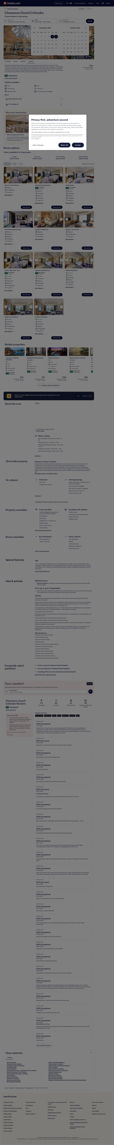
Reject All (64, 145)
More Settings (38, 145)
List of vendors (35, 138)
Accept (78, 145)
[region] (58, 132)
